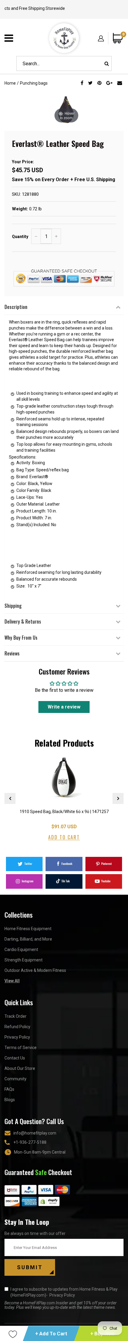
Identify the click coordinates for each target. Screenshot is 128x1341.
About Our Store (19, 1068)
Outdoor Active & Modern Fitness (35, 970)
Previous (9, 798)
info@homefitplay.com (34, 1133)
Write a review (64, 707)
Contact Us (14, 1058)
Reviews (12, 653)
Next (118, 798)
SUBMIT (30, 1267)
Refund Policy (17, 1026)
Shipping (13, 605)
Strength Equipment (23, 960)
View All (12, 980)
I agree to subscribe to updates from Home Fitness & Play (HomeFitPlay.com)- (64, 1292)
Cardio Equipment (21, 949)
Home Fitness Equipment (27, 928)
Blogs (9, 1099)
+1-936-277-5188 (29, 1142)
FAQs (9, 1089)
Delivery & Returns (22, 621)
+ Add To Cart (51, 1334)
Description (15, 306)
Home (10, 83)
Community (15, 1078)
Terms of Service (20, 1047)
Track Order (15, 1016)
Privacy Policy (17, 1037)
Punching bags (34, 83)
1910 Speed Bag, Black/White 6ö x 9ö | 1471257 (64, 811)
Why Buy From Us (21, 637)
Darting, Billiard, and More (28, 939)
